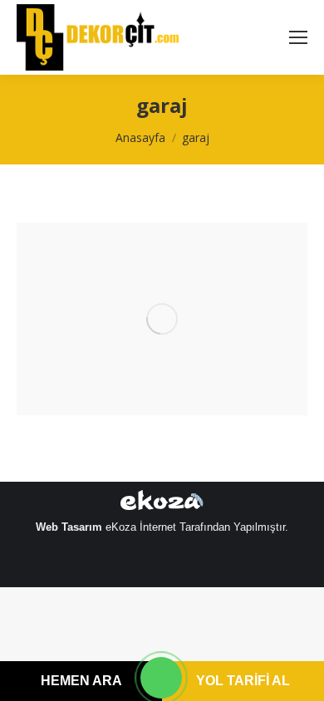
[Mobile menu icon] (298, 37)
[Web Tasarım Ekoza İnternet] (162, 503)
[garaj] (162, 319)
